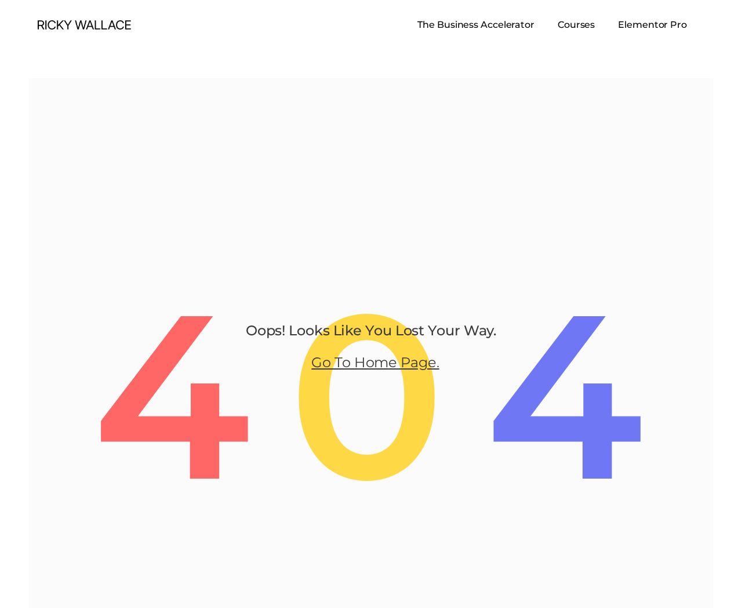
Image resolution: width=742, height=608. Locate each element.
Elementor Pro (652, 24)
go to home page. (375, 362)
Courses (576, 24)
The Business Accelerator (475, 24)
